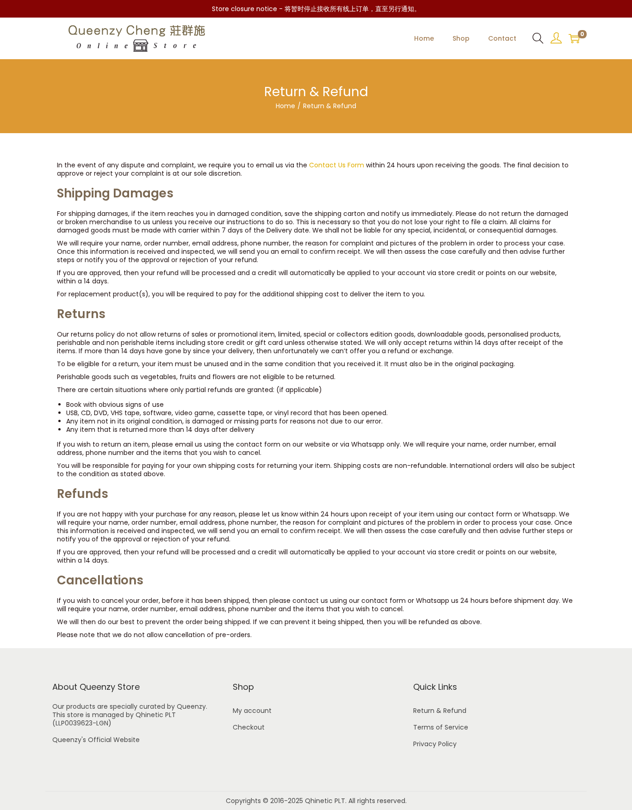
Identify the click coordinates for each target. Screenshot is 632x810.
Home (285, 105)
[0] (574, 38)
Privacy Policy (435, 744)
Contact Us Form (336, 165)
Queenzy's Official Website (96, 739)
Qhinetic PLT (325, 800)
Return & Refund (439, 710)
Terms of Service (440, 727)
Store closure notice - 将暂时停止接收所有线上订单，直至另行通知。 (316, 8)
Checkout (249, 727)
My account (252, 710)
